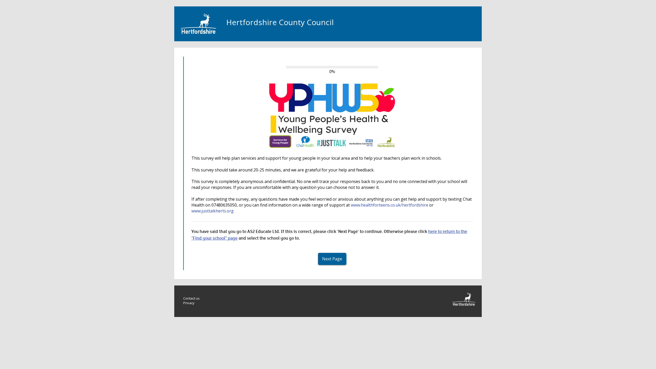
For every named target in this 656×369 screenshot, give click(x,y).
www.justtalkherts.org (212, 211)
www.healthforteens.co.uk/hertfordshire (389, 205)
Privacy (188, 303)
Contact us (191, 298)
